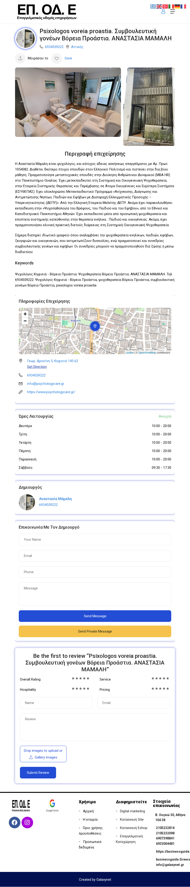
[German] (177, 6)
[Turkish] (165, 6)
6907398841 (165, 838)
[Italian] (171, 6)
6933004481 (165, 843)
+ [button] (25, 314)
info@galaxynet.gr (170, 865)
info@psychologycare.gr (45, 384)
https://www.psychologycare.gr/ (51, 392)
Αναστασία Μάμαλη (55, 499)
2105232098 (165, 833)
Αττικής (77, 47)
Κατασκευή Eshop (133, 828)
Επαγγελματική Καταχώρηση (129, 839)
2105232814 (165, 828)
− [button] (25, 321)
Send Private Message (95, 631)
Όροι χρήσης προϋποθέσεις (91, 831)
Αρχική (88, 811)
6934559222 (54, 47)
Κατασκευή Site (132, 819)
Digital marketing (132, 811)
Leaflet (129, 352)
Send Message (95, 616)
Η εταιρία (90, 819)
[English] (159, 6)
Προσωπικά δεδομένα (90, 844)
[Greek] (153, 6)
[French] (183, 6)
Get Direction (37, 367)
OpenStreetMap (147, 352)
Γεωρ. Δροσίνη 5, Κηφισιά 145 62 (52, 361)
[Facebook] (14, 822)
